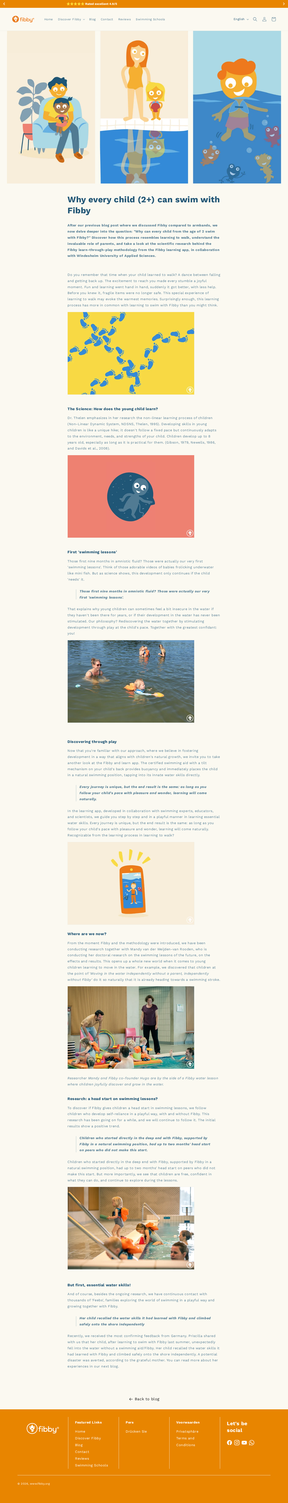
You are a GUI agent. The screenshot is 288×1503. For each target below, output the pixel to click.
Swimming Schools (91, 1465)
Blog (79, 1445)
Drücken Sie (136, 1431)
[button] (71, 19)
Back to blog (147, 1399)
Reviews (82, 1458)
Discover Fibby (88, 1438)
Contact (82, 1452)
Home (80, 1431)
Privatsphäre (187, 1431)
